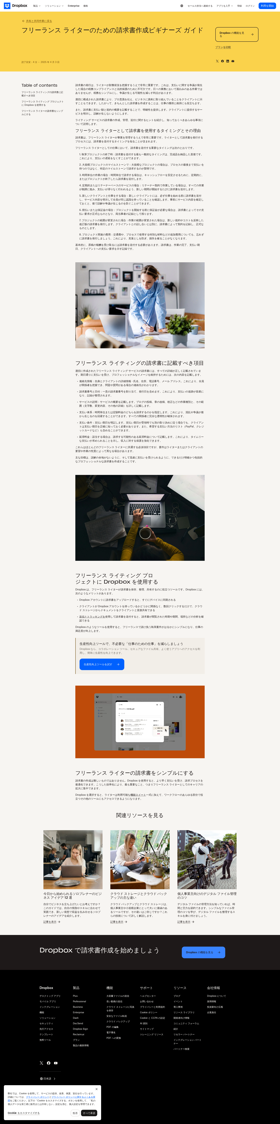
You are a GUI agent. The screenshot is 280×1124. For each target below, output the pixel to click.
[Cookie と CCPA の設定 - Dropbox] (52, 1102)
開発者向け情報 (181, 1017)
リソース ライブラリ (184, 1012)
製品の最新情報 (81, 1045)
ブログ (177, 995)
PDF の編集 (112, 1027)
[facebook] (222, 61)
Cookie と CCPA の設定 (152, 1017)
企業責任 (211, 1012)
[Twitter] (41, 1063)
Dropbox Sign (80, 1028)
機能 (42, 1012)
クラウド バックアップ (118, 1021)
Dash (76, 1017)
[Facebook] (48, 1063)
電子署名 (111, 1032)
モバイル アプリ (48, 1001)
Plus (75, 995)
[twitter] (217, 61)
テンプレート (46, 1034)
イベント (178, 1001)
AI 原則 (143, 1023)
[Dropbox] (17, 6)
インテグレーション (50, 1006)
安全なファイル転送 (116, 1016)
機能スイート (138, 794)
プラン (76, 1039)
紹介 (176, 1028)
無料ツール (45, 1039)
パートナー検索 (181, 1049)
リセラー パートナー (184, 1034)
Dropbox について (216, 995)
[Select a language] (182, 6)
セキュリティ (46, 1023)
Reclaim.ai (78, 1034)
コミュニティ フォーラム (186, 1023)
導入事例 (178, 1006)
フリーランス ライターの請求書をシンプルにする (42, 112)
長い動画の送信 (114, 1001)
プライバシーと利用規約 (152, 1006)
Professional (79, 1001)
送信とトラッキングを (92, 616)
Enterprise (78, 1012)
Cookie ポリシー (148, 1012)
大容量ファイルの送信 (117, 995)
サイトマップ (147, 1028)
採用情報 (211, 1001)
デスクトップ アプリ (50, 995)
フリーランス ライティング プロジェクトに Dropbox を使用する (43, 103)
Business (78, 1006)
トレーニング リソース (151, 1034)
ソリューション (47, 1017)
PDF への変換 (113, 1038)
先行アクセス (46, 1028)
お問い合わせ (147, 1001)
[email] (233, 61)
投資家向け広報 (215, 1006)
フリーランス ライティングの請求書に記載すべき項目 (42, 94)
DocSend (78, 1023)
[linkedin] (228, 61)
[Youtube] (55, 1063)
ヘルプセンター (148, 995)
